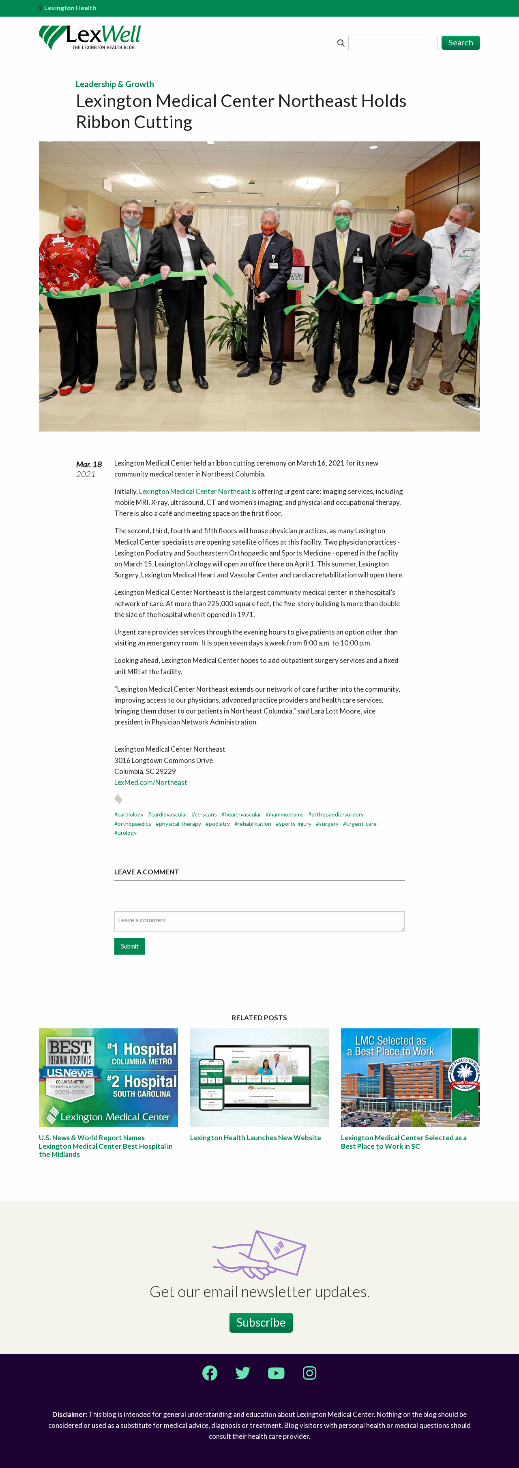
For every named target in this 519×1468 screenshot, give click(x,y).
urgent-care (361, 823)
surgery (329, 823)
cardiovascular (169, 814)
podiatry (219, 823)
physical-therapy (180, 823)
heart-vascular (243, 814)
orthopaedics (134, 823)
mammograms (286, 814)
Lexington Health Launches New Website (255, 1137)
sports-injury (295, 823)
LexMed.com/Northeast (150, 782)
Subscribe (261, 1322)
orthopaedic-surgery (337, 814)
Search (460, 42)
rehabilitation (254, 823)
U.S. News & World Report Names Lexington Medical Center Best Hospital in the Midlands (106, 1145)
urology (127, 832)
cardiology (131, 814)
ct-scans (206, 814)
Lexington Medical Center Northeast (194, 491)
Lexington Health (70, 7)
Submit (130, 946)
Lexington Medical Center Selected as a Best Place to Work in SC (404, 1141)
